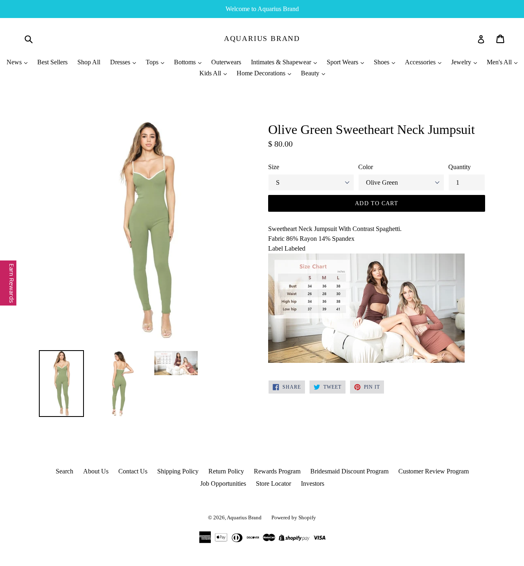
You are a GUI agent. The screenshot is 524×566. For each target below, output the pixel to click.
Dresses (121, 62)
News (15, 62)
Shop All (88, 62)
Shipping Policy (178, 471)
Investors (312, 483)
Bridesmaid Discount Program (349, 471)
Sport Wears (343, 62)
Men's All (500, 62)
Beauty (311, 73)
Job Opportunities (223, 483)
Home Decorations (262, 73)
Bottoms (185, 62)
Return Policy (226, 471)
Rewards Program (277, 471)
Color (365, 166)
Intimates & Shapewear (282, 62)
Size (273, 166)
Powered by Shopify (293, 517)
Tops (153, 62)
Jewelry (462, 62)
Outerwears (226, 62)
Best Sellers (52, 62)
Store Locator (273, 483)
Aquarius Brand (262, 38)
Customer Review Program (433, 471)
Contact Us (132, 471)
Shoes (382, 62)
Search (64, 471)
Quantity (459, 166)
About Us (95, 471)
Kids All (211, 73)
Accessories (421, 62)
